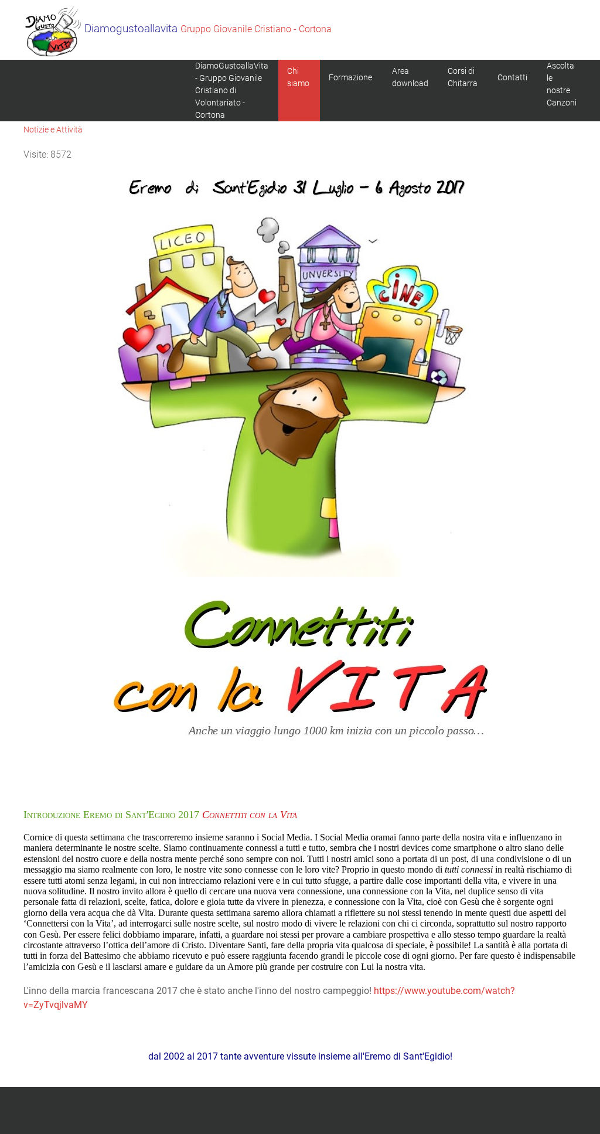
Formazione (350, 77)
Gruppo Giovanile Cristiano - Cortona (208, 29)
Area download (410, 77)
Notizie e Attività (53, 129)
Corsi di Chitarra (463, 77)
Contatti (512, 77)
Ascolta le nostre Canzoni (562, 84)
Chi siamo (298, 77)
